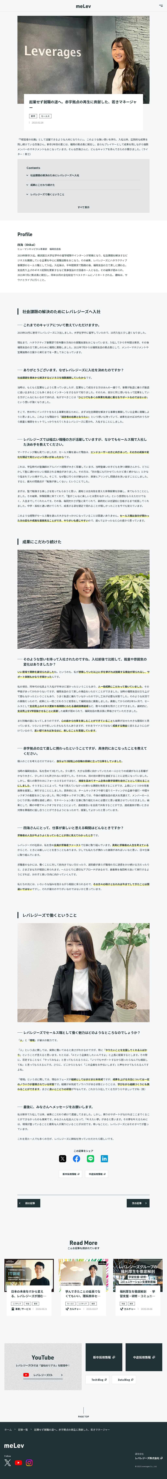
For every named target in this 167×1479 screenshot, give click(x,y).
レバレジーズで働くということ (47, 194)
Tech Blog (97, 1379)
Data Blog (124, 1379)
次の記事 (137, 1203)
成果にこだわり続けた (42, 185)
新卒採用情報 (69, 1174)
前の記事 (30, 1203)
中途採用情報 (96, 1174)
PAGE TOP (83, 1416)
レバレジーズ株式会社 (147, 1458)
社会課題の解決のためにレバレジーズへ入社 (54, 175)
